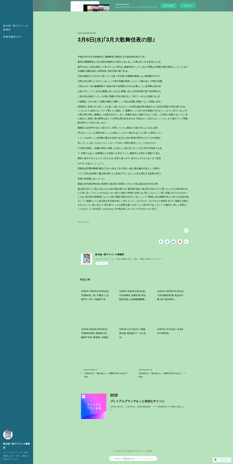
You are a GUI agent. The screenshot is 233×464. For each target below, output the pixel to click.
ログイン (188, 5)
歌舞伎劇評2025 (12, 37)
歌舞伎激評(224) (83, 222)
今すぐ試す (168, 5)
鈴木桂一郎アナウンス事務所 (16, 28)
